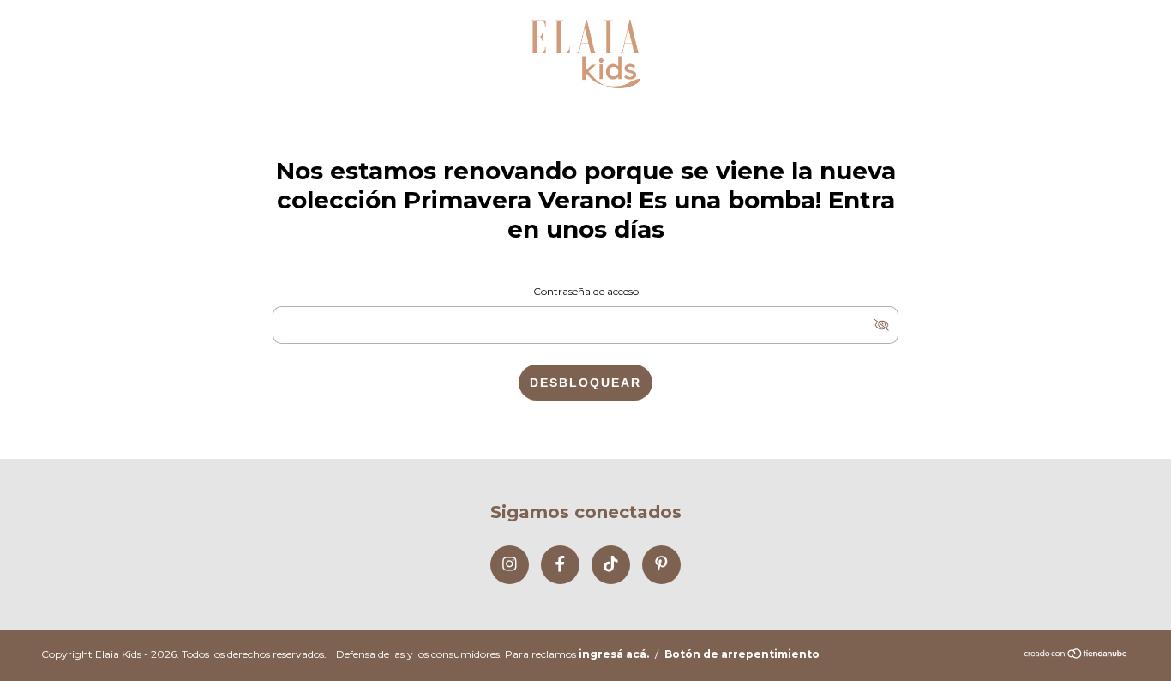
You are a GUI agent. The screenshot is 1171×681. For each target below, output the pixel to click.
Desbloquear (585, 382)
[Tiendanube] (1076, 654)
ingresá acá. (614, 654)
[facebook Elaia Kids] (560, 564)
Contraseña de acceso (586, 291)
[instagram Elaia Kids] (509, 564)
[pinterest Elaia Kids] (661, 564)
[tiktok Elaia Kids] (611, 564)
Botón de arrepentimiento (742, 654)
